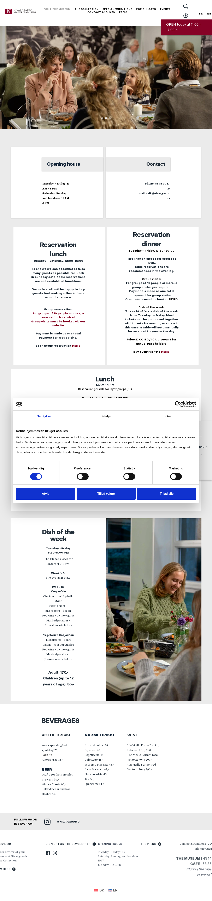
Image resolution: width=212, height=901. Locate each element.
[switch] (83, 476)
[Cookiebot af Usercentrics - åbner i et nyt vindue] (178, 404)
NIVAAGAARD (69, 821)
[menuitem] (57, 9)
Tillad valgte (106, 493)
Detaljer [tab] (106, 416)
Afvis (45, 493)
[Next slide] (203, 77)
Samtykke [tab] (44, 416)
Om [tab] (168, 416)
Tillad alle (166, 493)
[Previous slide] (9, 77)
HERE (76, 345)
